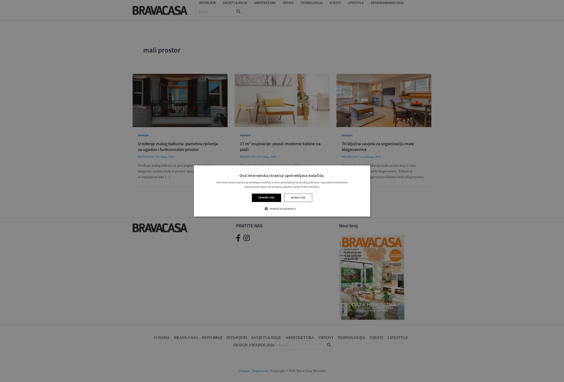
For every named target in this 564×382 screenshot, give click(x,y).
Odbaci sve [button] (298, 198)
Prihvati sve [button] (266, 198)
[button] (282, 208)
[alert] (282, 191)
